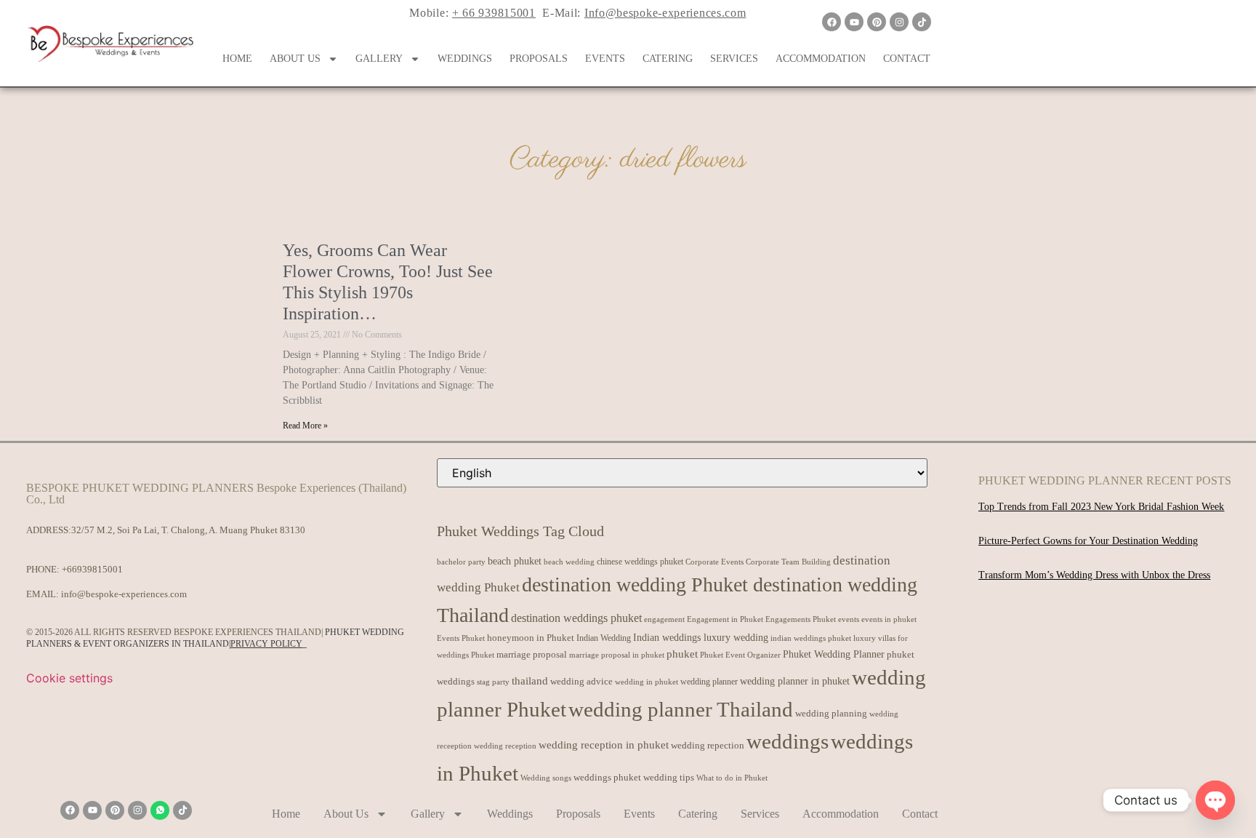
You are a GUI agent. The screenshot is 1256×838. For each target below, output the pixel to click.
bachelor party (461, 562)
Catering (668, 58)
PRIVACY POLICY (266, 644)
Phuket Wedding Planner (834, 654)
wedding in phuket (646, 681)
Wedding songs (545, 778)
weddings (787, 741)
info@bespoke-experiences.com (124, 593)
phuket (682, 653)
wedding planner (709, 682)
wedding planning (831, 714)
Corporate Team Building (788, 562)
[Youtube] (854, 21)
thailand (530, 681)
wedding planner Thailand (680, 709)
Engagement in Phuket (725, 619)
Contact (906, 58)
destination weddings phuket (576, 618)
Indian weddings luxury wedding (700, 637)
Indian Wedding (603, 638)
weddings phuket (607, 777)
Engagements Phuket (800, 619)
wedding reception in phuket (604, 745)
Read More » (305, 425)
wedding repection (707, 745)
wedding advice (581, 681)
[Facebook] (831, 21)
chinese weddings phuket (640, 561)
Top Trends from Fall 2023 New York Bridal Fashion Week (1101, 506)
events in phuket (889, 619)
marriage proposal (531, 654)
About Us (295, 58)
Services (734, 58)
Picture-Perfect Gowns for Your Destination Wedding (1088, 540)
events (848, 619)
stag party (493, 682)
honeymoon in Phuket (530, 637)
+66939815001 (92, 569)
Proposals (539, 58)
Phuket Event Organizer (740, 654)
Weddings (465, 58)
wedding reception (505, 746)
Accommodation (821, 58)
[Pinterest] (876, 21)
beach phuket (515, 561)
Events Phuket (461, 638)
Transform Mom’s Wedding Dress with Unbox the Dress (1094, 575)
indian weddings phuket (810, 638)
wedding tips (668, 777)
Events (605, 58)
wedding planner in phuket (795, 681)
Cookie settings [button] (69, 678)
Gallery (379, 58)
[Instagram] (899, 21)
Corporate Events (714, 561)
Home (237, 58)
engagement (664, 619)
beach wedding (569, 561)
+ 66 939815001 (494, 13)
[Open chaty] (1215, 800)
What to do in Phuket (732, 778)
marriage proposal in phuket (616, 655)
